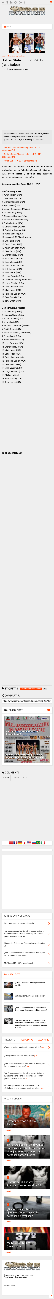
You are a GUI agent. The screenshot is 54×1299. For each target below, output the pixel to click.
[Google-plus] (20, 2)
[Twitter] (3, 2)
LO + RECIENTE (12, 974)
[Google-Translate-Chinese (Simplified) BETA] (11, 844)
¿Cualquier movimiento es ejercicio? (30, 996)
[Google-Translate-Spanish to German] (20, 844)
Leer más (8, 1130)
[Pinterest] (7, 2)
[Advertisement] (27, 19)
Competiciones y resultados (16, 56)
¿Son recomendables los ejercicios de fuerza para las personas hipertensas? (23, 1212)
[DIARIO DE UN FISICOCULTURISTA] (27, 14)
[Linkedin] (11, 2)
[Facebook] (24, 2)
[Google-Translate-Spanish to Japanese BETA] (25, 844)
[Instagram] (15, 2)
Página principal (9, 1285)
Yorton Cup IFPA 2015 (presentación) (20, 161)
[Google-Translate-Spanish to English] (29, 844)
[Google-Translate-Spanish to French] (15, 844)
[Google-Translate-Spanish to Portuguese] (38, 844)
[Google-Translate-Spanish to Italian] (43, 844)
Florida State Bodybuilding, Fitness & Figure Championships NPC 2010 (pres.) (25, 756)
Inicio (3, 56)
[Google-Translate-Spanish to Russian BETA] (34, 844)
